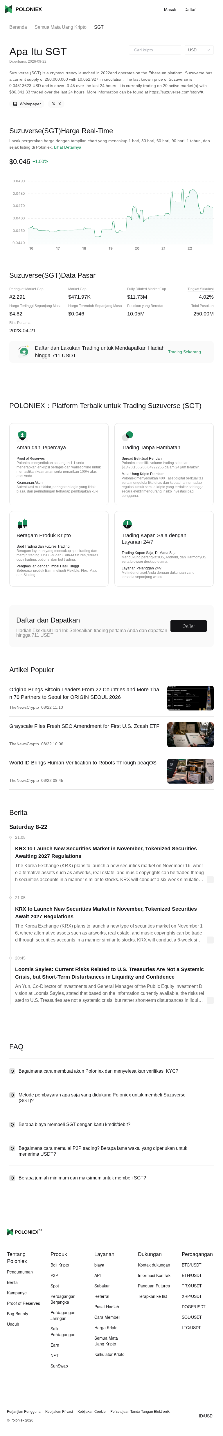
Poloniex (23, 9)
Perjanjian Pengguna (24, 1411)
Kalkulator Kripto (109, 1354)
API (97, 1275)
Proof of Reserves (23, 1303)
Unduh (13, 1324)
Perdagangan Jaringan (63, 1315)
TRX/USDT (192, 1286)
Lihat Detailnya (67, 147)
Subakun (102, 1286)
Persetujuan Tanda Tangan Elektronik (140, 1411)
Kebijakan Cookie (92, 1411)
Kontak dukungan (154, 1265)
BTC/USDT (192, 1265)
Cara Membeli (107, 1317)
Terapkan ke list (152, 1296)
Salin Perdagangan (63, 1331)
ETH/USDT (192, 1275)
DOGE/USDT (194, 1306)
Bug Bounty (17, 1313)
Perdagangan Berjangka (63, 1299)
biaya (99, 1265)
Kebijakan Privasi (59, 1411)
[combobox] (155, 49)
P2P (54, 1275)
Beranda (18, 27)
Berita (12, 1282)
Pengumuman (20, 1272)
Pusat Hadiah (106, 1306)
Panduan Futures (154, 1286)
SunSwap (59, 1366)
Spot (55, 1286)
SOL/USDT (192, 1317)
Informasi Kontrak (154, 1275)
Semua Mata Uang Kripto (61, 27)
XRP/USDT (192, 1296)
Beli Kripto (60, 1265)
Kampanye (17, 1293)
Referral (101, 1296)
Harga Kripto (106, 1327)
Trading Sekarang (184, 352)
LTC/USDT (191, 1327)
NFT (55, 1355)
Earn (55, 1345)
